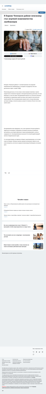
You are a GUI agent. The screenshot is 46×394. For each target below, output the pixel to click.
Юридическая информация (27, 359)
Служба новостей (37, 29)
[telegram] (9, 173)
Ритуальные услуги (20, 9)
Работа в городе (11, 9)
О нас (3, 359)
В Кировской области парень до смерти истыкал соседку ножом (18, 211)
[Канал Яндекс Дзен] (13, 56)
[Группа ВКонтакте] (13, 54)
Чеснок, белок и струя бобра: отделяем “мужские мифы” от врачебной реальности (22, 216)
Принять (42, 12)
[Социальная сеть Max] (32, 56)
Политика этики (15, 359)
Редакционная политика (17, 360)
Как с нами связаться (26, 360)
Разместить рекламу (26, 362)
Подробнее (33, 377)
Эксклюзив (4, 9)
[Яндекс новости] (32, 54)
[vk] (6, 173)
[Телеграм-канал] (39, 352)
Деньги (6, 25)
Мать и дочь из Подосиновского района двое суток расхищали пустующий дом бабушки (22, 205)
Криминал (12, 25)
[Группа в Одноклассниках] (36, 352)
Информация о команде (6, 360)
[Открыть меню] (2, 6)
